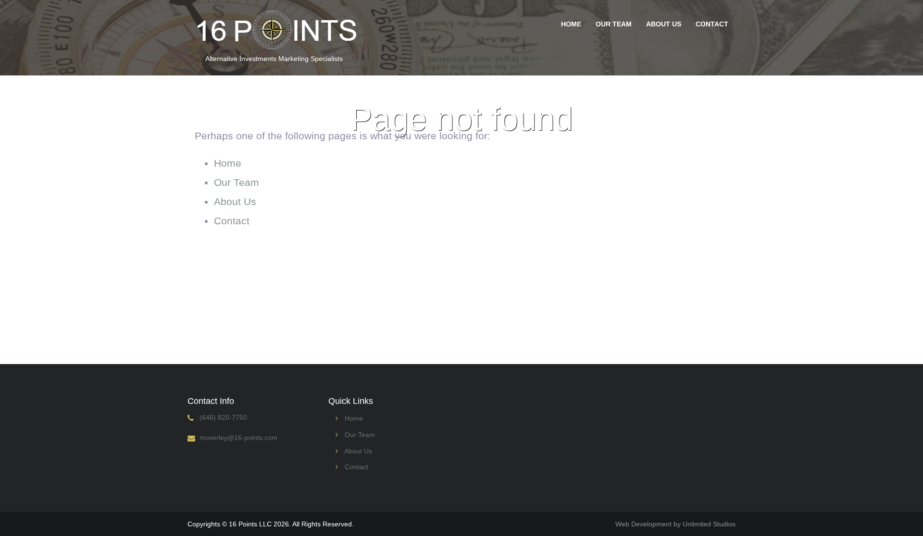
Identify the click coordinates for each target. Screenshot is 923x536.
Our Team (614, 24)
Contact (712, 24)
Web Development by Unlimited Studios (675, 524)
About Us (663, 24)
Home (571, 24)
